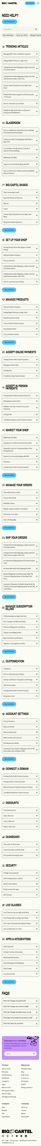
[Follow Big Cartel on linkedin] (26, 1136)
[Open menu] (38, 3)
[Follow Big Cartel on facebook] (12, 1136)
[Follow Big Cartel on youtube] (17, 1136)
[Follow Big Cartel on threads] (7, 1136)
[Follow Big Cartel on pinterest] (21, 1136)
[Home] (9, 3)
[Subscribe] (33, 1053)
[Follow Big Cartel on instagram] (3, 1136)
